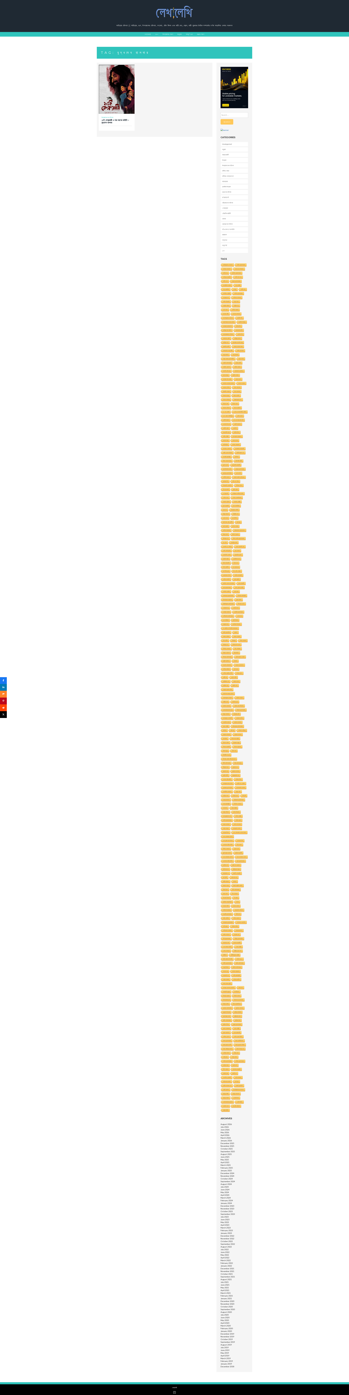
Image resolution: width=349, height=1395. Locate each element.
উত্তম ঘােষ (225, 403)
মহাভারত (225, 808)
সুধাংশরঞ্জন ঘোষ (226, 1016)
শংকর (237, 902)
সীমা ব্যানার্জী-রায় (236, 1004)
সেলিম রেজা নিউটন (238, 1036)
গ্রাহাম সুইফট (226, 501)
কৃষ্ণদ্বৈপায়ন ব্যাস (227, 469)
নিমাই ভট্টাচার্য (243, 640)
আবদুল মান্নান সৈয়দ (238, 346)
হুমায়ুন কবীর (225, 1093)
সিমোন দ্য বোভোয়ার (238, 1000)
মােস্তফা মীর (240, 840)
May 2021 (225, 1287)
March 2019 (226, 1358)
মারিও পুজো (238, 820)
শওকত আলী (225, 906)
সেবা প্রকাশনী (237, 1032)
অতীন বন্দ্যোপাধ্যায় (241, 265)
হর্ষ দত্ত (237, 1081)
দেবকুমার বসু (226, 608)
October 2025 (227, 1149)
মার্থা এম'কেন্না (237, 824)
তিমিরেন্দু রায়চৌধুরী (242, 595)
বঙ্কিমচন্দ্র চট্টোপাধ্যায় (238, 726)
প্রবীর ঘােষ (225, 701)
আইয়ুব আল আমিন (227, 330)
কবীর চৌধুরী (225, 436)
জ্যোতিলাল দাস (236, 559)
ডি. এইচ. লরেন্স (237, 571)
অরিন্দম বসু (236, 305)
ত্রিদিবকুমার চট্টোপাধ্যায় (228, 603)
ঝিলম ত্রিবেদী (226, 563)
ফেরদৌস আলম (226, 722)
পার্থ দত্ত (236, 669)
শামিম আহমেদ (226, 934)
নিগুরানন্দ (234, 640)
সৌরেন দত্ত (225, 1065)
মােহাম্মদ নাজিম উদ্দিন (227, 844)
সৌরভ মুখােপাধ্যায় (227, 1061)
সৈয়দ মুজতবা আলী (227, 1044)
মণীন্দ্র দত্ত (235, 795)
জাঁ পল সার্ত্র (235, 526)
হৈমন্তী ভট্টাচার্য (236, 1106)
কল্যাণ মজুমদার (235, 444)
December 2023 (227, 1206)
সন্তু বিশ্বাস (225, 967)
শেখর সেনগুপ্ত (226, 951)
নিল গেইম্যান (237, 648)
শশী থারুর (225, 926)
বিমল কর (234, 750)
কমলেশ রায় (235, 440)
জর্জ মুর (238, 522)
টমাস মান (236, 563)
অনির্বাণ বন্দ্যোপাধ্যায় (236, 273)
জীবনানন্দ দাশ (226, 538)
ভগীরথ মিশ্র (238, 779)
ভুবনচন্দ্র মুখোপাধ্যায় (227, 787)
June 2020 (225, 1317)
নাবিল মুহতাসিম (226, 632)
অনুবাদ (179, 34)
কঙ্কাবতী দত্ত (226, 432)
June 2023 (225, 1219)
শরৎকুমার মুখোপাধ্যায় (228, 922)
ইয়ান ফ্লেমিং (236, 395)
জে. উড (225, 542)
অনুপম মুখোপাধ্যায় (236, 281)
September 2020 (228, 1309)
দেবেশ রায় (239, 616)
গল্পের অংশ (200, 34)
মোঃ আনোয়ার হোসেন (227, 857)
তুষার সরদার (238, 599)
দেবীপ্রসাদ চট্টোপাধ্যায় (228, 616)
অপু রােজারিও (226, 289)
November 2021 (227, 1271)
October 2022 (227, 1241)
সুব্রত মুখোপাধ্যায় (237, 1024)
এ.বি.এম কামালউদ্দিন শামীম (240, 412)
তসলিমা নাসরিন (226, 591)
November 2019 (227, 1336)
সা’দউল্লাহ (236, 991)
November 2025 (227, 1146)
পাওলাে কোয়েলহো (239, 665)
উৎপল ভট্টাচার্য (237, 407)
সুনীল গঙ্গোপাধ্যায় (227, 1020)
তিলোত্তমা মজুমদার (227, 599)
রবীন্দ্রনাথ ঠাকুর (236, 869)
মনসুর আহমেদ (226, 799)
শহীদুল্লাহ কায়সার (227, 930)
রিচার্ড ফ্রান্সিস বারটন (237, 885)
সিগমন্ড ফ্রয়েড (226, 995)
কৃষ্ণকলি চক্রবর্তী (236, 465)
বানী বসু (232, 730)
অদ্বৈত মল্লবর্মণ (227, 269)
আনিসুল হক (225, 342)
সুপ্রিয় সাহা (237, 1020)
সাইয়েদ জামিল (237, 979)
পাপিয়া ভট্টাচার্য (226, 669)
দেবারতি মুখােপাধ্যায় (238, 612)
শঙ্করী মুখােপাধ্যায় (227, 914)
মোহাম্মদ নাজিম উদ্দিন (227, 861)
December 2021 (227, 1268)
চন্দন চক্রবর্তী (226, 505)
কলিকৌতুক (225, 444)
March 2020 (226, 1325)
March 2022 (226, 1260)
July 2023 (225, 1217)
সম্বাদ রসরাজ (226, 979)
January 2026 (226, 1140)
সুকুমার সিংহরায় (226, 1012)
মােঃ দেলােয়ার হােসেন (227, 836)
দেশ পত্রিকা (225, 620)
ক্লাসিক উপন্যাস (226, 187)
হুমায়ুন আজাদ (226, 1098)
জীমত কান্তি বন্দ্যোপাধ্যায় (238, 538)
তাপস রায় (236, 591)
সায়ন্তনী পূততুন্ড (226, 991)
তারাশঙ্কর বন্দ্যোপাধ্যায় (228, 595)
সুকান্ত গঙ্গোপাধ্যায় (227, 1008)
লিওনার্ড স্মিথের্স (226, 897)
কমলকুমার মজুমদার (237, 436)
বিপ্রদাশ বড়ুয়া (236, 742)
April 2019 (225, 1355)
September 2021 (228, 1276)
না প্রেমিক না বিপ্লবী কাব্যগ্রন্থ (230, 628)
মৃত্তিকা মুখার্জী (238, 853)
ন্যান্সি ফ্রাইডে (226, 661)
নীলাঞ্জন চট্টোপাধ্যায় (227, 657)
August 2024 (226, 1184)
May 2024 (225, 1192)
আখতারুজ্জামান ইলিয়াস (228, 334)
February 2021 (227, 1296)
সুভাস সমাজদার (226, 1028)
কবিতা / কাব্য (225, 171)
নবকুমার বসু (225, 624)
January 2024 (226, 1203)
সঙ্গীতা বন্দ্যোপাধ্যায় (227, 963)
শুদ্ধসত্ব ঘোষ (226, 942)
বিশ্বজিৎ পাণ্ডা (226, 755)
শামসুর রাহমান (239, 930)
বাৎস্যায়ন (225, 738)
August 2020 (226, 1312)
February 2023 (227, 1230)
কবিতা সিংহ (236, 432)
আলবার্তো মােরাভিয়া (239, 371)
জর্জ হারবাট (225, 526)
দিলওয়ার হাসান (241, 603)
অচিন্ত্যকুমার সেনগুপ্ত (227, 265)
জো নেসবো (237, 550)
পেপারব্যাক (225, 208)
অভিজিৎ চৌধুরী (226, 293)
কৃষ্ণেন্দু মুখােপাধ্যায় (240, 469)
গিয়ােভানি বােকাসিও (227, 485)
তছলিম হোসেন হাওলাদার (228, 583)
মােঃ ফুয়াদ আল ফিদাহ (228, 840)
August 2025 (226, 1154)
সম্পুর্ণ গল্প (189, 34)
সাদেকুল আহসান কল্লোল (228, 987)
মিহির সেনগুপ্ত (226, 848)
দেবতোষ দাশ (235, 608)
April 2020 (225, 1323)
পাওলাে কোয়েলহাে (227, 665)
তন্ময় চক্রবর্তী (241, 583)
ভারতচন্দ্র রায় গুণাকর (227, 783)
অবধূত (235, 289)
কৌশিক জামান (226, 477)
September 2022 (228, 1244)
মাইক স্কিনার (236, 812)
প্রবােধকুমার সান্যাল (227, 697)
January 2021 (226, 1298)
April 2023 (225, 1225)
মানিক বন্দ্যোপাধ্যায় (227, 820)
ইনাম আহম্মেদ (237, 387)
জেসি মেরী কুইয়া (226, 550)
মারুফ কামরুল (226, 824)
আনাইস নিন (240, 334)
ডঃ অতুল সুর (236, 567)
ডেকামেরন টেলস (226, 575)
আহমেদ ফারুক (241, 383)
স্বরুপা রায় (225, 1073)
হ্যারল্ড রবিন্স (225, 1110)
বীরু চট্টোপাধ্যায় (238, 763)
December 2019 (227, 1334)
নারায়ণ (235, 632)
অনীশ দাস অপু (238, 277)
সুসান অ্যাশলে (226, 1032)
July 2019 (225, 1347)
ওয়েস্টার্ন (235, 428)
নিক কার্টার (225, 640)
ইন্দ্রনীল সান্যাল (226, 391)
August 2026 (226, 1124)
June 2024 (225, 1189)
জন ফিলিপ (234, 518)
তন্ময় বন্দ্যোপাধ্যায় (227, 587)
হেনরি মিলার (236, 1098)
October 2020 (227, 1306)
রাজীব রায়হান (226, 881)
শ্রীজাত (224, 955)
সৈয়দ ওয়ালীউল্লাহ (239, 1040)
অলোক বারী (225, 314)
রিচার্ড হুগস (225, 889)
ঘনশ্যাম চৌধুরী (237, 501)
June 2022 (225, 1252)
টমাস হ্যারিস (226, 567)
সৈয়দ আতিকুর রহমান (227, 1049)
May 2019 (225, 1353)
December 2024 (227, 1173)
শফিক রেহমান (236, 918)
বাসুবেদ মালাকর (238, 734)
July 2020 (225, 1315)
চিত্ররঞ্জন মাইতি (234, 510)
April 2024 (225, 1195)
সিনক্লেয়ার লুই (226, 1000)
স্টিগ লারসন (225, 1069)
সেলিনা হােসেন (226, 1036)
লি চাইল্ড (236, 897)
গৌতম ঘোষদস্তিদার (237, 497)
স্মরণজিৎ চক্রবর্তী (227, 1077)
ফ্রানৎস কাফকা (237, 722)
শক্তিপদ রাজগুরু (226, 910)
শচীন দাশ (238, 914)
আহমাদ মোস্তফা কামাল (228, 383)
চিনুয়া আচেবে (226, 514)
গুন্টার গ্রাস (235, 489)
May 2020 (225, 1320)
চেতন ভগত (225, 518)
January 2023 (226, 1233)
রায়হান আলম (226, 885)
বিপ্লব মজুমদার (237, 746)
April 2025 (225, 1162)
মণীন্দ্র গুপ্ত (225, 795)
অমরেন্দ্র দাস (226, 297)
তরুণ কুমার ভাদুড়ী (239, 587)
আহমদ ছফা (238, 379)
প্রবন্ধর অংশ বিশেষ (227, 224)
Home (148, 34)
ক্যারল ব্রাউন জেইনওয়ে (239, 477)
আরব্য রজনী (225, 155)
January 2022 (226, 1266)
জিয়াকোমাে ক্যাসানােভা (240, 530)
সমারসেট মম (226, 975)
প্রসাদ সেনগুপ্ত (226, 706)
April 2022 (225, 1257)
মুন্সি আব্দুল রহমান (227, 853)
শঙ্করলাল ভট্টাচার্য (239, 910)
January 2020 (226, 1331)
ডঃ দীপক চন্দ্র (226, 571)
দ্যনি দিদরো (235, 620)
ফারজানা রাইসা (239, 718)
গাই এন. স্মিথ (236, 481)
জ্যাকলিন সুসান (238, 554)
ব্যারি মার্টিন (225, 775)
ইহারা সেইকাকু (226, 399)
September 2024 (228, 1181)
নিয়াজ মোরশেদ (226, 652)
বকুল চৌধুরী (225, 726)
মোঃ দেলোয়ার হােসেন (241, 857)
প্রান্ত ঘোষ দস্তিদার (238, 706)
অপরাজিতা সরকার (227, 285)
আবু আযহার (225, 354)
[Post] (3, 714)
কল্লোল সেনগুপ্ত (227, 448)
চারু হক (225, 510)
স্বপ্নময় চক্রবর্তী (236, 1069)
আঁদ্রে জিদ (238, 326)
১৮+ (157, 34)
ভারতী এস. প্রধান (241, 783)
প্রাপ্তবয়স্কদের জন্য (227, 710)
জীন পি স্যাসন (235, 534)
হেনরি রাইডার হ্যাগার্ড (227, 1102)
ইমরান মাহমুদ (226, 395)
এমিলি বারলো (226, 420)
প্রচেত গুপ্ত (236, 681)
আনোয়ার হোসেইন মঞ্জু (238, 342)
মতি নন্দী (244, 795)
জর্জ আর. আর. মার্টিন (227, 522)
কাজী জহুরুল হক (240, 452)
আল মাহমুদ (225, 375)
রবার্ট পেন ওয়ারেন (236, 865)
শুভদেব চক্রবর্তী (237, 942)
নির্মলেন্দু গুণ (225, 644)
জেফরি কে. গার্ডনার (227, 546)
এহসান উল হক (226, 424)
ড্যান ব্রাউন (236, 579)
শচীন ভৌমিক (226, 918)
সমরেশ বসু (225, 971)
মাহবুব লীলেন (226, 832)
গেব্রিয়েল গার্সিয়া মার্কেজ (238, 493)
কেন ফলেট (238, 473)
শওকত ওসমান (236, 906)
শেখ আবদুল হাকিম (227, 946)
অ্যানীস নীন (239, 318)
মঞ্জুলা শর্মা (238, 791)
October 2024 (227, 1178)
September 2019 (228, 1342)
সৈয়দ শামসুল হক (240, 1049)
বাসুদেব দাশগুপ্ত (226, 734)
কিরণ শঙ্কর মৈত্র (227, 461)
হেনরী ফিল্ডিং (239, 1102)
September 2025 (228, 1151)
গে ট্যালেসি (225, 493)
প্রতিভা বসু (225, 685)
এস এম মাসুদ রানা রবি (238, 420)
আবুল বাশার (241, 358)
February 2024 (227, 1200)
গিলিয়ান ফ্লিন (239, 485)
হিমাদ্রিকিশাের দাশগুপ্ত (238, 1089)
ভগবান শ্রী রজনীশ (227, 779)
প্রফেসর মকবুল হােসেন (228, 693)
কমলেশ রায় (225, 440)
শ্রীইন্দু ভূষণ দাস (237, 951)
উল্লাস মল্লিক (226, 407)
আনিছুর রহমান (237, 338)
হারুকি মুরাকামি (239, 1085)
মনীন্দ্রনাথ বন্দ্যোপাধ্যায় (239, 799)
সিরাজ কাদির (226, 1004)
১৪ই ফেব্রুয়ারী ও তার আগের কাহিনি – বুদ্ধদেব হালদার (115, 121)
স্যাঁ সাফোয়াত (238, 1077)
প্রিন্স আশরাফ (226, 714)
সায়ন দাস (241, 987)
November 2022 (227, 1238)
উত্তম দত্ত (235, 403)
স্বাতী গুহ (234, 1073)
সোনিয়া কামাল (226, 1053)
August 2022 (226, 1247)
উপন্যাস (224, 160)
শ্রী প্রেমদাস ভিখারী (227, 959)
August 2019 (226, 1345)
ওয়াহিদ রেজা (226, 428)
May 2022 (225, 1255)
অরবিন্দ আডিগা (226, 305)
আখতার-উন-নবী (239, 330)
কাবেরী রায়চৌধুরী (226, 456)
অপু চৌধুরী (237, 285)
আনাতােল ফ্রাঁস (226, 338)
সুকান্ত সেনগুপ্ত (239, 1008)
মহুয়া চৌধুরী (234, 808)
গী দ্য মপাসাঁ (226, 489)
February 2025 (227, 1168)
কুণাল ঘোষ (225, 465)
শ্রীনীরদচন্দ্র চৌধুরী (235, 955)
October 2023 (227, 1211)
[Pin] (3, 701)
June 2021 (225, 1285)
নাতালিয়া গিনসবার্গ (236, 624)
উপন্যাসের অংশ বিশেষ (107, 117)
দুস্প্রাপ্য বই (225, 197)
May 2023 (225, 1222)
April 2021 (225, 1290)
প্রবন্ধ (224, 219)
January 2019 (226, 1364)
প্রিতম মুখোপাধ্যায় (241, 710)
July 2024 (225, 1187)
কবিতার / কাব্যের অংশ (228, 176)
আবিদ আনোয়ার (240, 350)
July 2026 (225, 1127)
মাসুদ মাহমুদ (226, 828)
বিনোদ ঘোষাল (226, 742)
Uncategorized (227, 144)
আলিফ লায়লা (235, 375)
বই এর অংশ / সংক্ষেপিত (228, 229)
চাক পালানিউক (236, 505)
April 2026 (225, 1135)
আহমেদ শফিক (226, 387)
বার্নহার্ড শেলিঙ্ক (242, 730)
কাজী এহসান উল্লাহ (227, 452)
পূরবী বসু (225, 677)
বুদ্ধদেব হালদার (235, 771)
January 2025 (226, 1170)
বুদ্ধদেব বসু (225, 771)
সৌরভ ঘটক (234, 1057)
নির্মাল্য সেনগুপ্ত (226, 648)
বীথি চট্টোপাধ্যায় (226, 763)
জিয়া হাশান (225, 534)
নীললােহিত (236, 652)
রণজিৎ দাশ (225, 865)
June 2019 (225, 1350)
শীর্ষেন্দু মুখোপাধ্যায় (239, 938)
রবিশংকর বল (226, 869)
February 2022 (227, 1263)
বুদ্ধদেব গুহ (235, 767)
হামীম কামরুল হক (227, 1085)
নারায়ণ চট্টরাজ (226, 636)
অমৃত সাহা (236, 301)
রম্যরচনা (224, 235)
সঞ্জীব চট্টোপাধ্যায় (239, 963)
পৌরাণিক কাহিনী (226, 213)
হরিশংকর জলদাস (227, 1081)
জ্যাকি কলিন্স (226, 559)
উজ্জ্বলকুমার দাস (237, 399)
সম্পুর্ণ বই (224, 245)
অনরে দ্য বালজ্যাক (239, 269)
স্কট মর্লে (235, 1065)
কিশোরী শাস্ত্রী (239, 461)
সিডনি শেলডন (237, 995)
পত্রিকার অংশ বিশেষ (227, 203)
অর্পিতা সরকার (235, 309)
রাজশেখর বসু (234, 877)
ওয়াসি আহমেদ (237, 424)
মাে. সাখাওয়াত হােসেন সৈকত (239, 832)
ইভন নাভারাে (237, 391)
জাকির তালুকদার (226, 530)
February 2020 (227, 1328)
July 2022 (225, 1249)
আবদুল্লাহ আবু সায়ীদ (228, 350)
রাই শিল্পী (225, 877)
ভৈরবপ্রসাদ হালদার (241, 787)
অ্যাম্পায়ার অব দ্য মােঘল (228, 322)
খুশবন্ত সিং (225, 481)
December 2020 (227, 1301)
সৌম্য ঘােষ (236, 1053)
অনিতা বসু (225, 273)
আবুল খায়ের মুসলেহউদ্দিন (228, 358)
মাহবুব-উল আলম (236, 828)
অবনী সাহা (243, 289)
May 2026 (225, 1132)
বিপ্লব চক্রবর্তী (226, 746)
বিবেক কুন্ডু (225, 750)
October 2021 (227, 1274)
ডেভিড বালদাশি (226, 579)
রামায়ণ (234, 881)
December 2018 (227, 1366)
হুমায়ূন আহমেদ (236, 1093)
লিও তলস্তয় (234, 893)
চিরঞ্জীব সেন (235, 514)
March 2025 (226, 1165)
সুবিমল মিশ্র (226, 1024)
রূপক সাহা (225, 893)
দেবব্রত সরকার (226, 612)
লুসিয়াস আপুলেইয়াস (227, 902)
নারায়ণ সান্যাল (237, 636)
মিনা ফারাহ (239, 844)
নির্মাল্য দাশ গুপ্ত (236, 644)
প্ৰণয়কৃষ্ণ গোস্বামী (227, 718)
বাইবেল (224, 730)
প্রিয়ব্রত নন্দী (236, 714)
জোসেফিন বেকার (226, 554)
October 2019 (227, 1339)
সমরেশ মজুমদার (235, 971)
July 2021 (225, 1282)
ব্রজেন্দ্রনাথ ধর (236, 775)
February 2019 (227, 1361)
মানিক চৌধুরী (238, 816)
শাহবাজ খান (236, 934)
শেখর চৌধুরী (238, 946)
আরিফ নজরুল (237, 367)
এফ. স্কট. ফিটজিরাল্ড (228, 416)
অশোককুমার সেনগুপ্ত (228, 318)
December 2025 (227, 1143)
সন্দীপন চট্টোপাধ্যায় (237, 967)
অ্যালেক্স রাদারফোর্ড (227, 326)
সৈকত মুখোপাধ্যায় (227, 1040)
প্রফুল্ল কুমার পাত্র (227, 689)
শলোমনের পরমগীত (241, 922)
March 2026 (226, 1138)
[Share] (3, 680)
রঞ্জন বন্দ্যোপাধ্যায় (240, 861)
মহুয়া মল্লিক (226, 812)
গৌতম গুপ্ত (225, 497)
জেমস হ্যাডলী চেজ (240, 546)
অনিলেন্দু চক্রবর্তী (227, 277)
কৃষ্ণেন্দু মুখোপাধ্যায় (227, 473)
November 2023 (227, 1208)
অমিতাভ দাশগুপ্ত (237, 297)
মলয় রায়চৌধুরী (226, 804)
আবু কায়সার (235, 354)
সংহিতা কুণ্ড (239, 959)
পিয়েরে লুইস (239, 673)
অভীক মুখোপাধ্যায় (238, 293)
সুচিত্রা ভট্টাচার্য (237, 1012)
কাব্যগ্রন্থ (225, 181)
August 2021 (226, 1279)
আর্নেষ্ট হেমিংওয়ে (226, 371)
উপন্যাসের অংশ (168, 34)
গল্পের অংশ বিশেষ (226, 192)
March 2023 (226, 1227)
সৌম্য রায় (225, 1057)
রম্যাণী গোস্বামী (236, 873)
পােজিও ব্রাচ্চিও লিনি (227, 673)
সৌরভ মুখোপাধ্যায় (240, 1061)
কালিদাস (236, 456)
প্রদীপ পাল (235, 685)
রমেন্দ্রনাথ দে (226, 873)
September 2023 (228, 1214)
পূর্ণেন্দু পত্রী (233, 677)
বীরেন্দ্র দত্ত (225, 767)
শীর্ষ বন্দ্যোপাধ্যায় (226, 938)
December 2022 (227, 1236)
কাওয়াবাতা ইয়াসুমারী (239, 448)
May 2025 (225, 1159)
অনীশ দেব (225, 281)
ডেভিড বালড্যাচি (238, 575)
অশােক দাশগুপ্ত (236, 314)
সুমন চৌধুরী (236, 1028)
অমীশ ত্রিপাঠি (226, 301)
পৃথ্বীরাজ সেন (226, 681)
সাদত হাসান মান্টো (227, 983)
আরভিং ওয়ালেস (226, 367)
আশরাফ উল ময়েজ (227, 379)
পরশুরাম (235, 661)
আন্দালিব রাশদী (226, 346)
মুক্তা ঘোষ (236, 848)
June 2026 (225, 1129)
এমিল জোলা (240, 416)
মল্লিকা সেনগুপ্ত (237, 804)
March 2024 (226, 1198)
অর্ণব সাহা (225, 309)
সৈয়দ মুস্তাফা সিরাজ (240, 1044)
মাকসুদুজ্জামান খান (227, 816)
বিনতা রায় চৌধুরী (235, 738)
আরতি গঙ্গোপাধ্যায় (227, 363)
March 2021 (226, 1293)
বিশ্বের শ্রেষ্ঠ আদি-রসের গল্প (229, 759)
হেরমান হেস (225, 1106)
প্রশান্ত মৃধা (235, 701)
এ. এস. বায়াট (226, 412)
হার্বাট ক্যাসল (226, 1089)
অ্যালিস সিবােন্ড (242, 322)
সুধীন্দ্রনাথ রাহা (237, 1016)
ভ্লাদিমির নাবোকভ (227, 791)
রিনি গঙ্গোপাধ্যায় (235, 889)
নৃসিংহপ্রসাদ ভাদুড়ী (240, 657)
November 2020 (227, 1304)
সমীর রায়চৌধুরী (236, 975)
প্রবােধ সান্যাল (239, 697)
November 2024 (227, 1176)
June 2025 (225, 1157)
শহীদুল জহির (235, 926)
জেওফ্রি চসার (234, 542)
